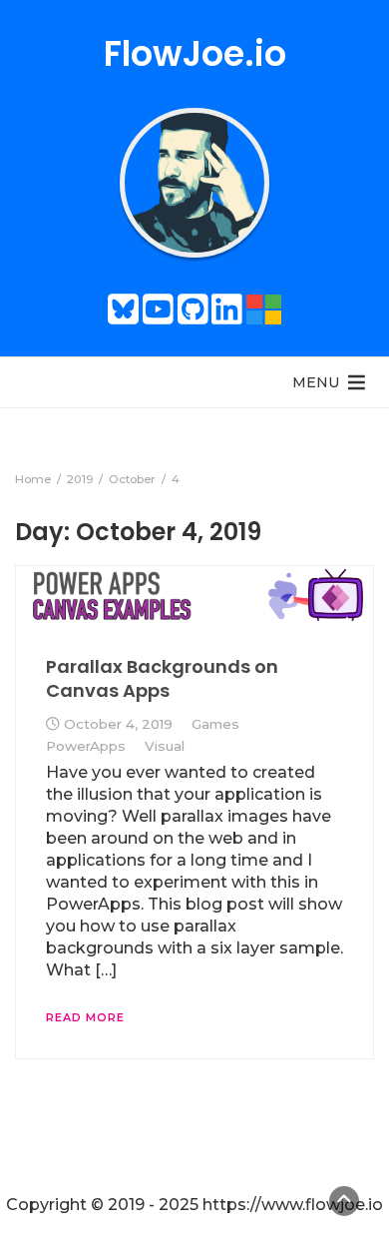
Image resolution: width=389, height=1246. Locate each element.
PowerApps (86, 746)
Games (215, 724)
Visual (165, 746)
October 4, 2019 (118, 724)
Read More (85, 1017)
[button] (315, 382)
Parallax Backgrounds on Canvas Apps (162, 678)
